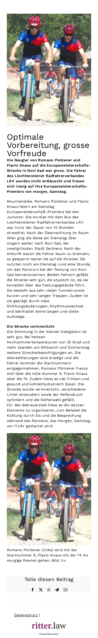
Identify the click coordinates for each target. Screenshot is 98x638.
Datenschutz (26, 615)
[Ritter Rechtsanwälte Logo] (49, 624)
